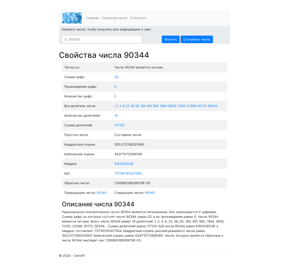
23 (128, 106)
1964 (163, 106)
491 (149, 106)
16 (116, 115)
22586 (191, 106)
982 (156, 106)
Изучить (170, 39)
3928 (172, 106)
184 (143, 106)
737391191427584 (128, 173)
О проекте (138, 18)
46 (132, 106)
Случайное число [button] (196, 39)
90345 (150, 193)
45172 (201, 106)
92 (137, 106)
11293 (181, 106)
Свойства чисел (114, 18)
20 (116, 77)
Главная (93, 18)
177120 (119, 125)
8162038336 (123, 164)
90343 (102, 193)
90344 (212, 106)
